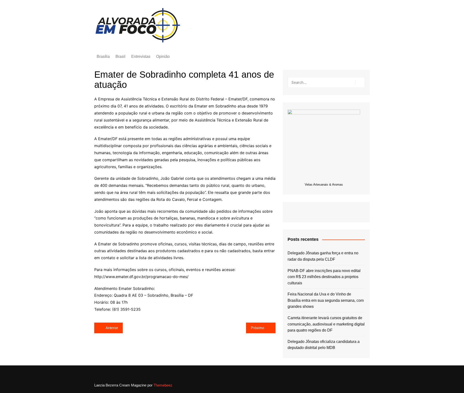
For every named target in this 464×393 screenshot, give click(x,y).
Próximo (257, 328)
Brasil (120, 56)
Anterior (112, 328)
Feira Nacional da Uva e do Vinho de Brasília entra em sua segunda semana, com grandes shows (326, 300)
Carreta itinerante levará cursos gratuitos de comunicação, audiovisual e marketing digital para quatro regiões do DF (326, 324)
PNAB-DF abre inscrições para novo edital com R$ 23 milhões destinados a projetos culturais (324, 277)
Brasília (103, 56)
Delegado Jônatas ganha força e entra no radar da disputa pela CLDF (323, 256)
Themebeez (162, 385)
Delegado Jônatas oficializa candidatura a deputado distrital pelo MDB (324, 345)
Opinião (163, 56)
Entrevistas (140, 56)
